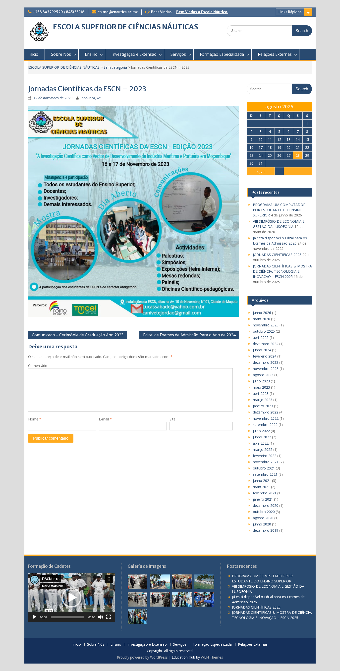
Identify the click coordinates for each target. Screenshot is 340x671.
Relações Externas (275, 54)
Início (33, 54)
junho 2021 (262, 480)
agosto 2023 (263, 374)
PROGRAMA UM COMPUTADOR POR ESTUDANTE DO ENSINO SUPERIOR (279, 209)
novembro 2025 (266, 325)
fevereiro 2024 (264, 356)
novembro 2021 (266, 462)
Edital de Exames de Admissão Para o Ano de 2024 (189, 335)
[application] (71, 597)
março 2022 (262, 449)
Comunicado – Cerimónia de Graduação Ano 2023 (77, 335)
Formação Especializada (222, 54)
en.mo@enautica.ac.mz (118, 12)
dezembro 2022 (265, 412)
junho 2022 (262, 437)
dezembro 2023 (265, 362)
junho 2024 (262, 350)
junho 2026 (262, 312)
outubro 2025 (264, 331)
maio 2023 (261, 387)
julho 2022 (261, 430)
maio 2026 (261, 318)
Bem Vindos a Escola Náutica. (202, 12)
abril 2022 (261, 443)
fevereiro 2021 (264, 493)
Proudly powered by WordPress (142, 657)
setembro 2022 (265, 424)
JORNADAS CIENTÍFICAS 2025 (277, 254)
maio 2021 (261, 486)
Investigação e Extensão (134, 54)
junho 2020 (262, 524)
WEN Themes (212, 657)
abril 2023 (261, 393)
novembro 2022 (266, 418)
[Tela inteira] (108, 617)
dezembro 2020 (265, 505)
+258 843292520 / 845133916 (58, 12)
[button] (71, 598)
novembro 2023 (266, 368)
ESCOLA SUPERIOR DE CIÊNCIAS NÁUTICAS (125, 26)
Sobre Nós (61, 54)
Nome (34, 419)
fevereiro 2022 (264, 455)
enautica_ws (91, 98)
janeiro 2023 (263, 406)
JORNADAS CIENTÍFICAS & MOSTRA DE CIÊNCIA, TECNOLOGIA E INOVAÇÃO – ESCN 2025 (282, 271)
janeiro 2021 (263, 499)
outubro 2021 (264, 468)
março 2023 (262, 399)
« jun (261, 171)
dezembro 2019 (265, 530)
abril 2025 (261, 337)
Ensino (91, 54)
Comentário (37, 365)
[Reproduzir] (34, 617)
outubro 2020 (264, 511)
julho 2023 (261, 381)
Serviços (178, 54)
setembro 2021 (265, 474)
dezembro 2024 (265, 343)
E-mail (105, 419)
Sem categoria (115, 67)
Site (172, 419)
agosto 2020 (263, 518)
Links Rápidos (290, 12)
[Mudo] (100, 617)
